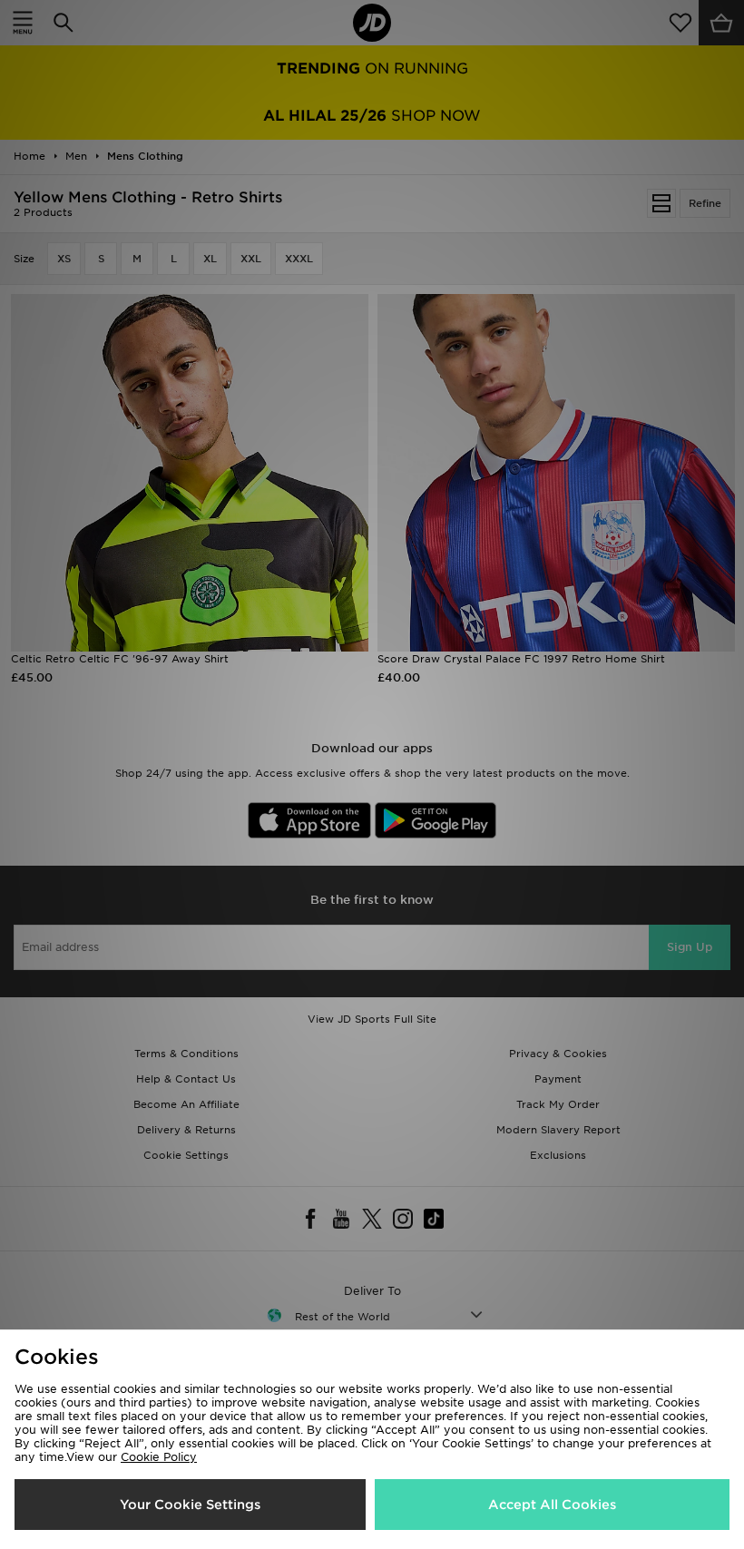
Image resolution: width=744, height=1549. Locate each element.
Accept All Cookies (552, 1504)
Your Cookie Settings (190, 1504)
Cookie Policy (159, 1457)
